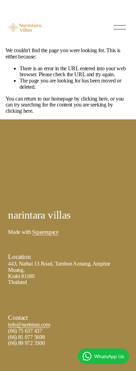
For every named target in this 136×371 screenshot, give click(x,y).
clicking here (94, 99)
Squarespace (45, 232)
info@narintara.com (29, 324)
